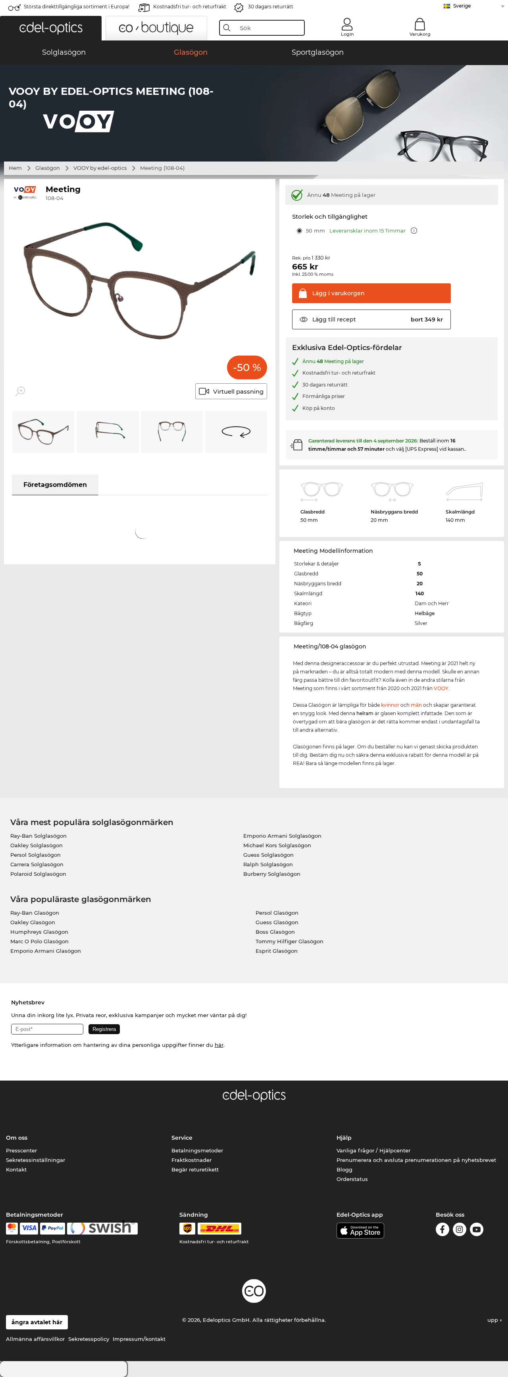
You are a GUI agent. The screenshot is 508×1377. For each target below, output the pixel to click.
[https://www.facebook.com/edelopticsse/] (442, 1231)
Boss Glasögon (275, 932)
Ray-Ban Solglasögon (38, 836)
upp (493, 1320)
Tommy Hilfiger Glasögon (289, 941)
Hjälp (344, 1137)
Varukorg (420, 34)
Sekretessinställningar (35, 1160)
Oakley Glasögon (32, 922)
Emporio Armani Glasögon (45, 951)
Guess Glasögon (277, 922)
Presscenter (21, 1150)
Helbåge (425, 613)
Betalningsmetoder (197, 1150)
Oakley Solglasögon (36, 845)
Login (347, 34)
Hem (15, 168)
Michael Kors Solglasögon (277, 845)
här (219, 1045)
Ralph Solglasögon (268, 864)
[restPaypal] (52, 1229)
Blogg (344, 1169)
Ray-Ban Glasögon (34, 913)
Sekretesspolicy (88, 1339)
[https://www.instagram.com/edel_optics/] (459, 1231)
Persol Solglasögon (35, 855)
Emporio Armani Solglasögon (282, 836)
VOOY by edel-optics (100, 168)
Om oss (16, 1137)
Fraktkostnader (191, 1160)
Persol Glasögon (277, 913)
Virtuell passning (238, 391)
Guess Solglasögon (268, 855)
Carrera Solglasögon (37, 864)
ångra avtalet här (37, 1322)
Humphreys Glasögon (39, 932)
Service (181, 1137)
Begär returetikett (195, 1169)
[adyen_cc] (12, 1229)
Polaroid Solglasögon (38, 874)
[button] (51, 28)
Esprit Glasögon (277, 951)
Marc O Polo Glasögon (39, 941)
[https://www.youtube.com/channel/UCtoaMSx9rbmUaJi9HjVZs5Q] (476, 1231)
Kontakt (16, 1169)
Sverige (462, 6)
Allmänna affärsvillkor (35, 1339)
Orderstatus (352, 1179)
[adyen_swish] (102, 1229)
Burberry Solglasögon (271, 874)
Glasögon (47, 168)
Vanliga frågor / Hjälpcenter (373, 1150)
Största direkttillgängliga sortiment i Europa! (76, 7)
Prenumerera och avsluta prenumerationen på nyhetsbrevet (416, 1160)
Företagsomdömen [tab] (55, 484)
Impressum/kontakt (139, 1339)
